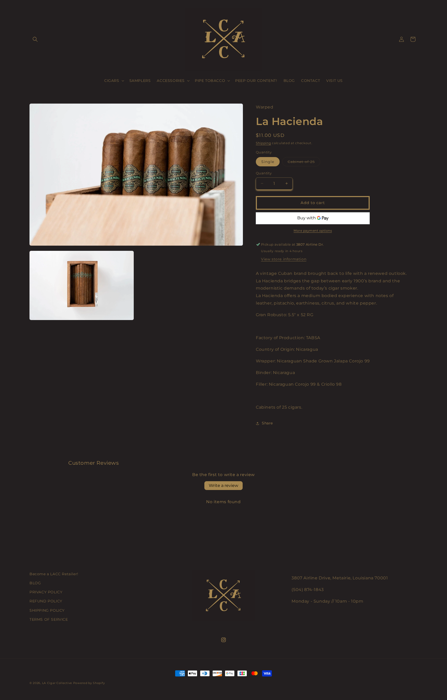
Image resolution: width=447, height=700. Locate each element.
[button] (35, 39)
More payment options (313, 230)
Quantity (264, 173)
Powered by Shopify (89, 683)
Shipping (263, 143)
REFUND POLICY (45, 601)
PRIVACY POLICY (45, 592)
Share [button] (267, 423)
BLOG (35, 583)
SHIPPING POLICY (47, 610)
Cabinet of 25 (304, 162)
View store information (283, 259)
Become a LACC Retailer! (53, 574)
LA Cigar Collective (57, 683)
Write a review (223, 485)
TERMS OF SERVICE (48, 619)
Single (267, 161)
